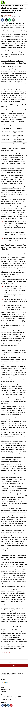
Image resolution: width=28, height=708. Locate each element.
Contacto (3, 694)
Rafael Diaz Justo (7, 15)
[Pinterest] (11, 705)
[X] (6, 20)
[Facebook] (2, 20)
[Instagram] (8, 705)
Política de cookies (5, 689)
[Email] (13, 20)
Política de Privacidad (6, 693)
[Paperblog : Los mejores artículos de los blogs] (1, 696)
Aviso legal (3, 691)
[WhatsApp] (9, 20)
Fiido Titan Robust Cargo (7, 652)
